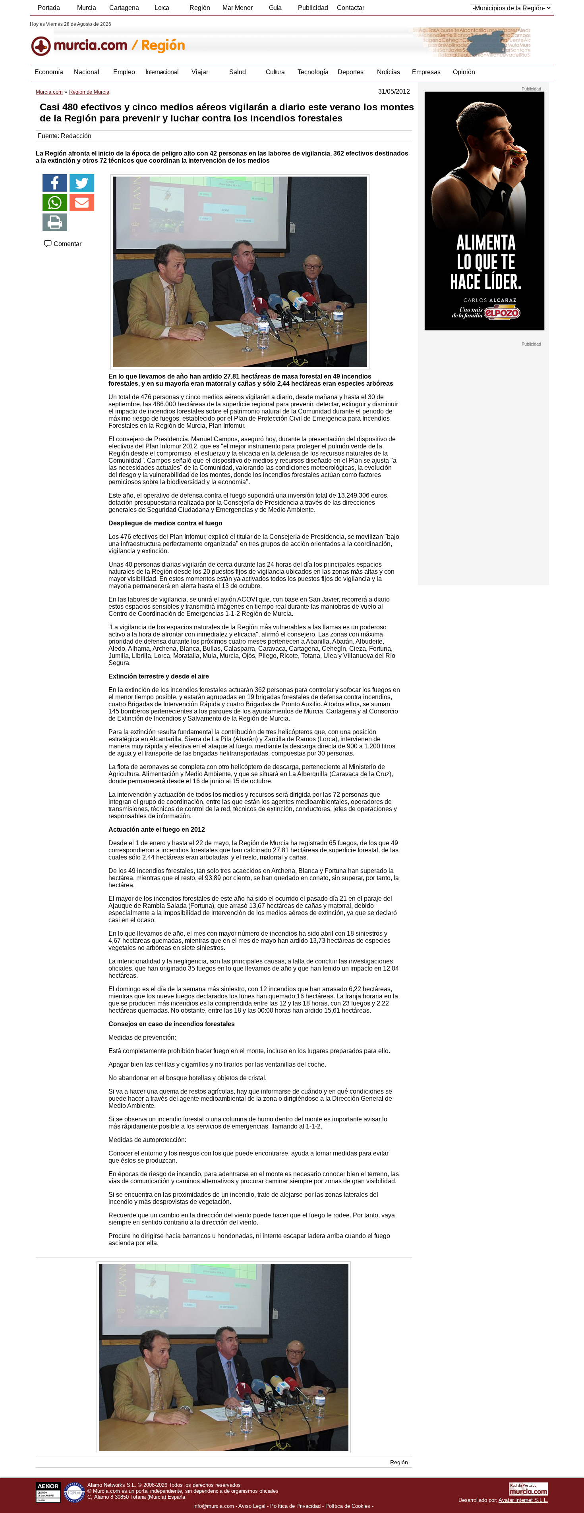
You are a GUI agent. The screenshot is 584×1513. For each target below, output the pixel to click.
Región (200, 7)
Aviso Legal (251, 1506)
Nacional (86, 72)
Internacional (161, 72)
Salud (237, 72)
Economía (49, 72)
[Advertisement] (483, 466)
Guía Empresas (275, 9)
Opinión (464, 72)
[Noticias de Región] (223, 39)
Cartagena (124, 7)
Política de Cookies (347, 1506)
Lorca (162, 7)
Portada (49, 7)
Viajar (199, 72)
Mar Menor (237, 7)
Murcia (86, 7)
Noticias (388, 72)
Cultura (275, 72)
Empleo (124, 72)
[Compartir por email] (82, 202)
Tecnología (313, 72)
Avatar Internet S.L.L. (523, 1500)
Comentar (66, 243)
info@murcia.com (213, 1506)
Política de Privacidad (295, 1506)
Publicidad (313, 7)
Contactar (350, 7)
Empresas (426, 72)
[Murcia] (84, 39)
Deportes (351, 72)
